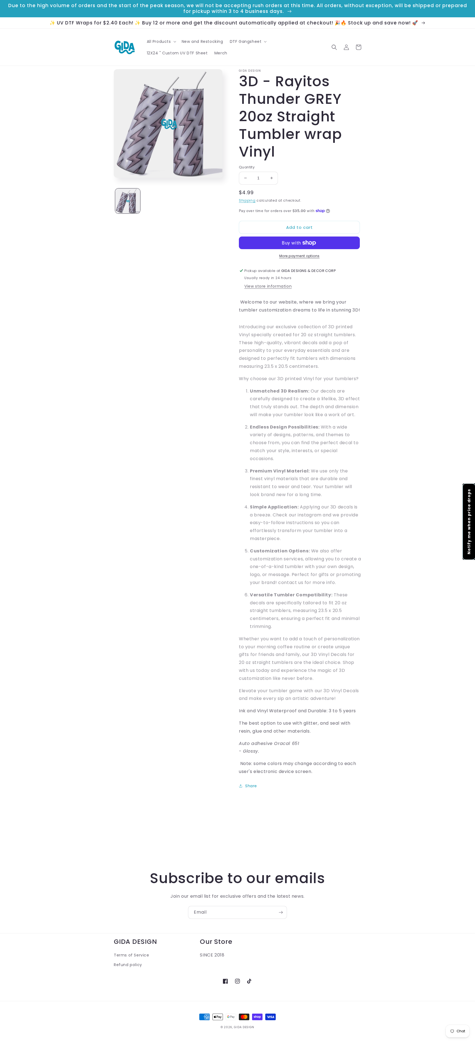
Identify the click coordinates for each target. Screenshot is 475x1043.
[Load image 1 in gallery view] (127, 200)
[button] (160, 41)
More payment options (299, 256)
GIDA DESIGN (244, 1027)
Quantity (247, 167)
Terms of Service (131, 955)
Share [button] (251, 786)
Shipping (247, 200)
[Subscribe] (281, 912)
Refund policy (128, 964)
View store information (268, 286)
